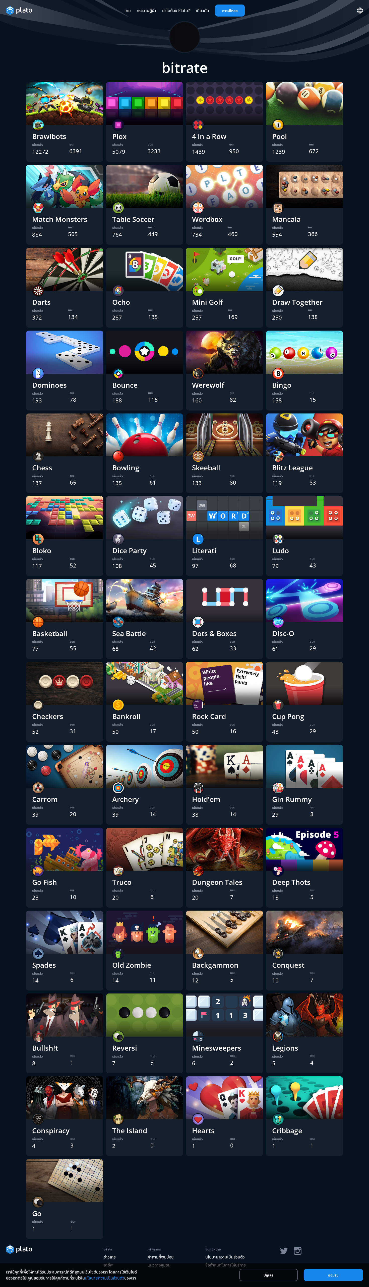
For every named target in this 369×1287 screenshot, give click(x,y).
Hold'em (206, 799)
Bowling (125, 467)
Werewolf (208, 385)
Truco (122, 882)
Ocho (121, 302)
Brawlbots (49, 136)
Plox (119, 136)
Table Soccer (133, 219)
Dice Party (129, 550)
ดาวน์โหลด (230, 10)
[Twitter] (284, 1251)
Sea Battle (129, 633)
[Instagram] (298, 1251)
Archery (125, 799)
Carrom (45, 799)
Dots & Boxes (214, 633)
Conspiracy (51, 1130)
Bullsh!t (45, 1048)
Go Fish (44, 882)
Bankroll (126, 716)
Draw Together (297, 302)
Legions (285, 1048)
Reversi (124, 1048)
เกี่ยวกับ (202, 10)
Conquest (288, 965)
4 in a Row (209, 136)
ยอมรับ (333, 1275)
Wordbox (207, 219)
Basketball (49, 633)
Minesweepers (216, 1048)
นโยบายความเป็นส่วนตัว (225, 1257)
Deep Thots (291, 882)
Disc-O (283, 633)
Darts (41, 302)
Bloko (41, 550)
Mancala (286, 219)
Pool (279, 136)
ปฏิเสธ (268, 1275)
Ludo (280, 550)
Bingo (281, 385)
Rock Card (209, 716)
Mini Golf (207, 302)
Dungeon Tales (217, 882)
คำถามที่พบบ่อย (161, 1257)
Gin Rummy (292, 799)
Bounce (125, 385)
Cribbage (287, 1130)
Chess (42, 467)
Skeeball (206, 467)
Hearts (203, 1130)
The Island (129, 1130)
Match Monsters (59, 219)
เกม (128, 10)
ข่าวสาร (110, 1257)
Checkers (47, 716)
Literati (204, 550)
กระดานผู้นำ (146, 10)
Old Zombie (131, 965)
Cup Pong (288, 716)
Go (36, 1213)
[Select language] (360, 11)
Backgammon (215, 965)
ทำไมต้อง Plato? (176, 10)
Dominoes (49, 385)
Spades (44, 965)
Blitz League (292, 467)
